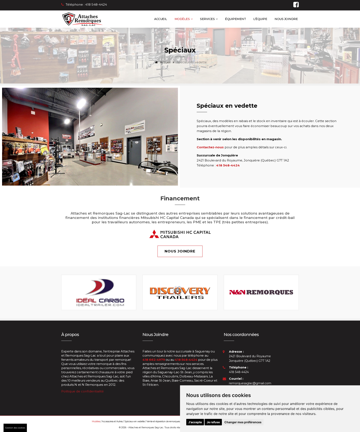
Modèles (182, 19)
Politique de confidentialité (82, 391)
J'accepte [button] (195, 422)
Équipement (235, 19)
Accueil (160, 19)
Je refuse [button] (213, 422)
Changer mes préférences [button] (242, 422)
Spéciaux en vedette (134, 421)
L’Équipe (260, 19)
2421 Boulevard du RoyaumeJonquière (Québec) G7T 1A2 (250, 356)
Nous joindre (286, 19)
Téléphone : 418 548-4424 (86, 4)
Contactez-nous (210, 147)
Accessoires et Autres (112, 421)
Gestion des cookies (15, 427)
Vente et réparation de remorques (163, 421)
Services (207, 19)
